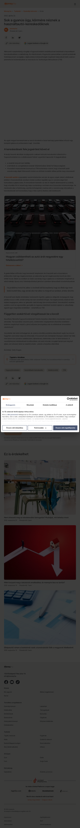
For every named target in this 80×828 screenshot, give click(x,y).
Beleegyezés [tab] (10, 405)
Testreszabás (39, 428)
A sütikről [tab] (69, 405)
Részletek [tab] (30, 405)
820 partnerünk (13, 414)
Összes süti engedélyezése (65, 428)
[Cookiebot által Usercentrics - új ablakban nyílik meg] (68, 399)
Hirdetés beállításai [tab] (50, 405)
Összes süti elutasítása (14, 428)
